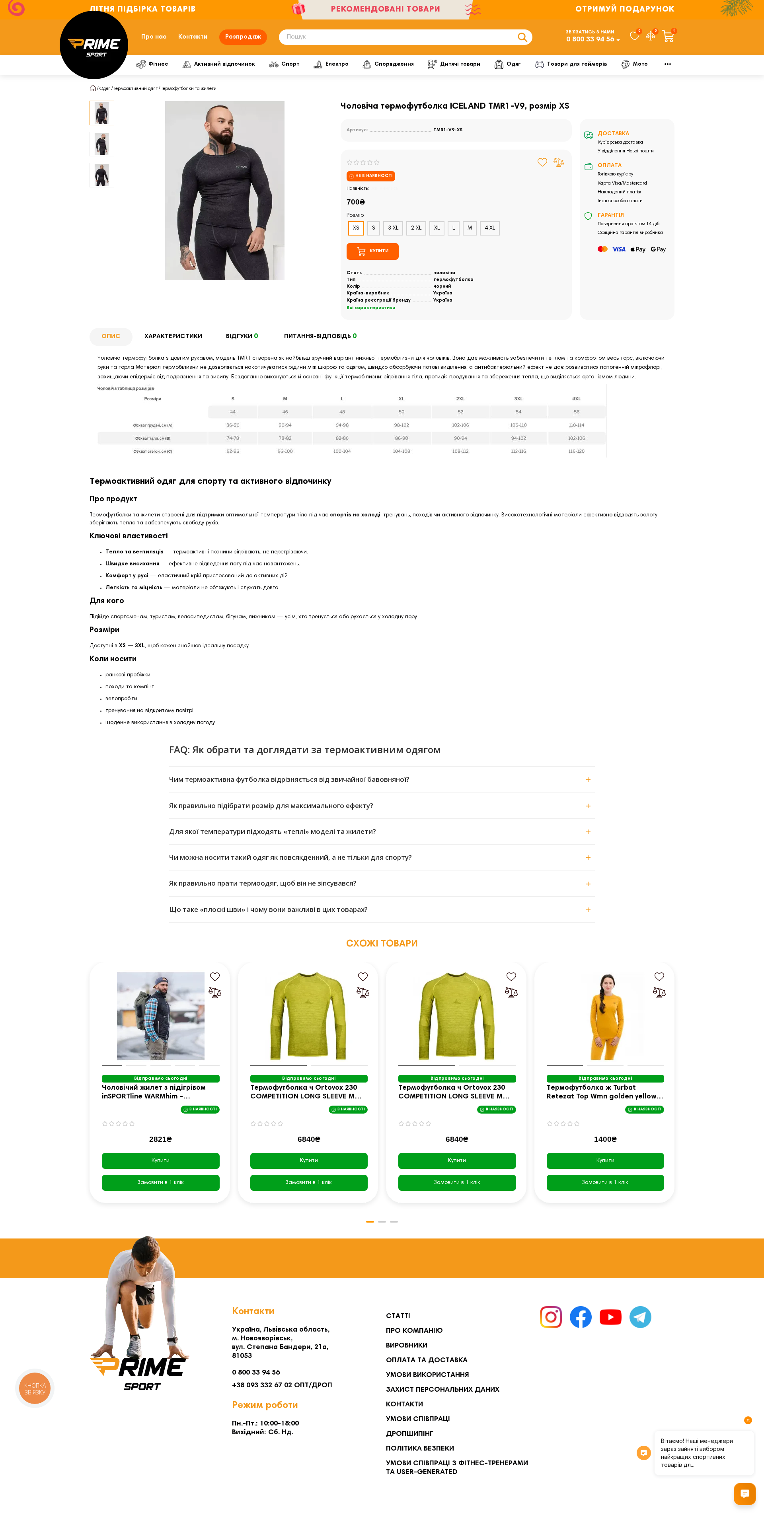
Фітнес (158, 64)
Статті (398, 1316)
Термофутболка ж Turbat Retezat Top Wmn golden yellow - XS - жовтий (604, 1093)
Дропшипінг (409, 1434)
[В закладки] (543, 162)
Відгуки (242, 336)
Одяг (514, 64)
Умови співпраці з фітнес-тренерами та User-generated (457, 1468)
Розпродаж (243, 37)
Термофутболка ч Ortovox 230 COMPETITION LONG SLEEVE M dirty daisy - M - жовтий (303, 1093)
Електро (337, 64)
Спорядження (394, 64)
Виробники (406, 1345)
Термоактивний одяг (136, 88)
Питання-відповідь (320, 336)
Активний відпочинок (224, 64)
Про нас (153, 37)
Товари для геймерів (577, 64)
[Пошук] (522, 37)
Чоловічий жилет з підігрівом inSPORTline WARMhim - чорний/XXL (154, 1093)
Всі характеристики (371, 308)
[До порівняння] (559, 162)
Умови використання (427, 1375)
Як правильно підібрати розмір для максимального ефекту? (271, 805)
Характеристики (173, 336)
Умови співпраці (418, 1419)
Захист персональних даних (442, 1390)
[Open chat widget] (745, 1494)
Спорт (290, 64)
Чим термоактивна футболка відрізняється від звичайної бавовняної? (289, 779)
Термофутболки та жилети (188, 88)
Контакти (192, 37)
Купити (161, 1161)
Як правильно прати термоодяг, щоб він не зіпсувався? (263, 883)
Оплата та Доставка (427, 1360)
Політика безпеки (420, 1449)
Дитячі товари (460, 64)
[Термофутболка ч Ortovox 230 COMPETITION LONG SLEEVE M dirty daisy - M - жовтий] (309, 1016)
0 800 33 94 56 (590, 39)
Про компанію (414, 1331)
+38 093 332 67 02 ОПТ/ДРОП (282, 1385)
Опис (111, 336)
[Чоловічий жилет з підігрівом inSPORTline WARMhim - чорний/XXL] (161, 1016)
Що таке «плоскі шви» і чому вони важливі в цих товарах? (268, 909)
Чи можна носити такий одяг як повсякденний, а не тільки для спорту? (290, 857)
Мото (640, 64)
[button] (90, 1088)
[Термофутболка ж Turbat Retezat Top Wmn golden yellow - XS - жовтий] (606, 1016)
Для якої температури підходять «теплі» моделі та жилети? (272, 831)
